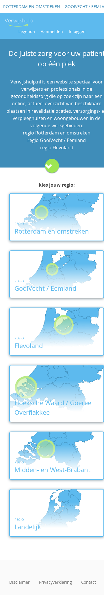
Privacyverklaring (55, 582)
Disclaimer (19, 582)
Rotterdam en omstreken (31, 6)
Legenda (26, 31)
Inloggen (77, 31)
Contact (88, 582)
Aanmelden (52, 31)
